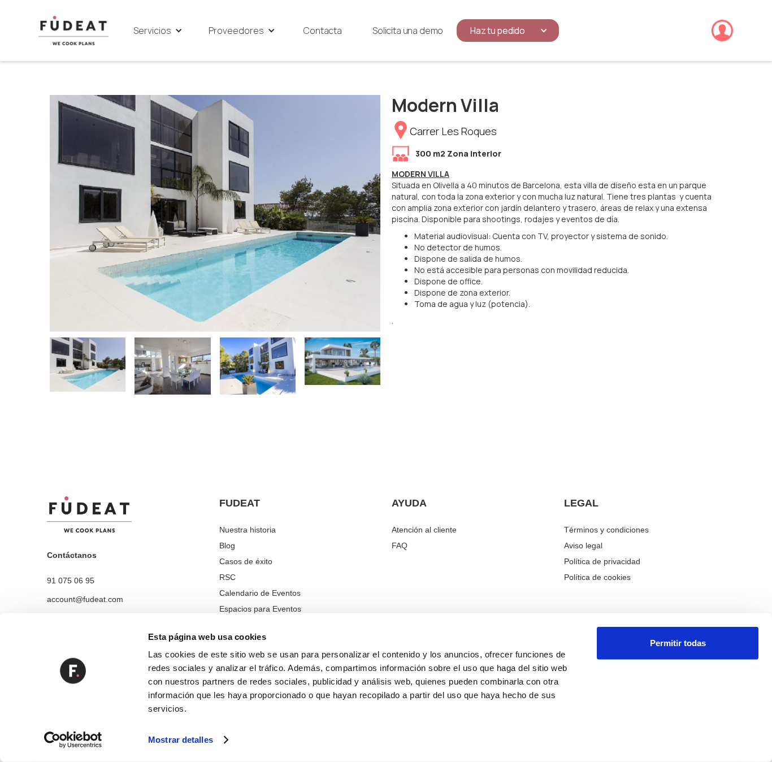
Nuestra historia (247, 529)
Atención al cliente (424, 529)
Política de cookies (597, 577)
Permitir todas (678, 643)
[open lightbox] (215, 213)
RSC (227, 577)
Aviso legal (583, 545)
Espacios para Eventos (260, 608)
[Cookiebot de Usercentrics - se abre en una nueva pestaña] (73, 739)
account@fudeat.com (85, 599)
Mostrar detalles (180, 739)
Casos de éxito (245, 561)
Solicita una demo (407, 30)
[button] (158, 30)
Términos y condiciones (606, 529)
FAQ (399, 545)
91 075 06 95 (70, 580)
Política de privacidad (602, 561)
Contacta (322, 30)
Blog (227, 545)
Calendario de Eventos (260, 593)
